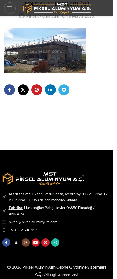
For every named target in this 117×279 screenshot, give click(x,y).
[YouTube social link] (36, 242)
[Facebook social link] (9, 89)
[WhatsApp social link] (55, 242)
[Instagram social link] (26, 242)
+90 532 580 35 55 (25, 230)
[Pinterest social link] (36, 89)
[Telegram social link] (64, 89)
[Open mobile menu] (9, 8)
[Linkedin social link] (50, 89)
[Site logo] (57, 7)
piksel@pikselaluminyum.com (33, 221)
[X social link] (23, 89)
